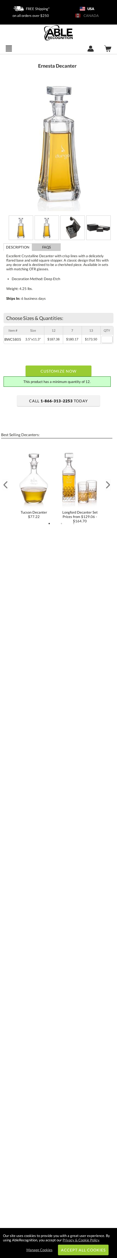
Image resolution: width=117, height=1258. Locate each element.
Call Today (58, 401)
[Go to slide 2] (61, 523)
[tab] (18, 247)
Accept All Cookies (83, 1250)
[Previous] (5, 485)
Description (17, 247)
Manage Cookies (39, 1250)
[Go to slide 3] (73, 523)
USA (90, 9)
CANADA (90, 15)
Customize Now (58, 371)
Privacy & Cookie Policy (81, 1240)
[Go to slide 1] (49, 523)
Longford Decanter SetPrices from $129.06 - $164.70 (80, 516)
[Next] (108, 485)
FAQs (46, 247)
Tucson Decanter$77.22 (34, 514)
